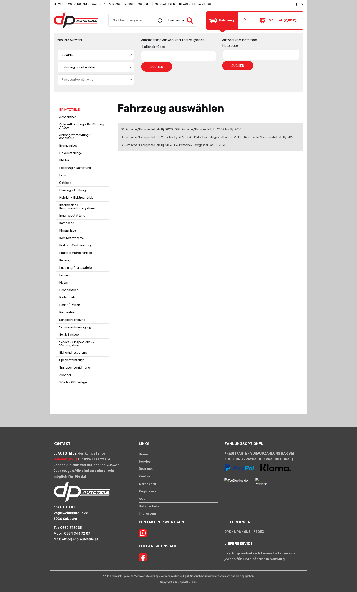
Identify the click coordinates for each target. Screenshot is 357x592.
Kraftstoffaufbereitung (75, 245)
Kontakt (145, 476)
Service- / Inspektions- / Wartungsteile (76, 344)
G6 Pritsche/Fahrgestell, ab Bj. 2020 (200, 145)
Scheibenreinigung (72, 319)
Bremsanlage (68, 145)
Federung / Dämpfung (75, 167)
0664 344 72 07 (77, 533)
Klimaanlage (67, 230)
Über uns (146, 469)
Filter (63, 175)
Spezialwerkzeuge (71, 360)
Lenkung (65, 275)
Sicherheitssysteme (73, 352)
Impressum (147, 513)
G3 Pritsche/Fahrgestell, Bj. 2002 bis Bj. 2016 (153, 137)
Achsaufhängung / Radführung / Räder (81, 126)
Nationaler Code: (153, 47)
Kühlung (65, 260)
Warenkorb (147, 484)
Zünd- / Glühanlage (73, 382)
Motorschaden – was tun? (86, 3)
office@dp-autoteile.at (80, 539)
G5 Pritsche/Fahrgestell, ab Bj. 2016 (146, 145)
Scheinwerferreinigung (75, 327)
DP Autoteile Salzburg (195, 3)
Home (143, 454)
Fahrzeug (226, 20)
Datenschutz (149, 506)
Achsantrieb (68, 117)
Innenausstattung (72, 215)
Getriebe (65, 182)
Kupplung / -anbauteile (75, 267)
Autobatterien (165, 3)
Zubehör (65, 375)
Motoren (144, 3)
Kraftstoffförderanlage (75, 252)
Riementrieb (67, 312)
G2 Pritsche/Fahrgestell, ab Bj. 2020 (147, 129)
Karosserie (66, 223)
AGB (142, 498)
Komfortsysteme (71, 238)
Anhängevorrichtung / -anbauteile (76, 137)
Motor (63, 282)
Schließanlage (69, 334)
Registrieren (148, 491)
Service (59, 3)
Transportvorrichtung (74, 367)
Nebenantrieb (69, 290)
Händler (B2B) (65, 459)
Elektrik (64, 160)
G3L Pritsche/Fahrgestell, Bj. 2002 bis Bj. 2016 (208, 129)
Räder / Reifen (69, 305)
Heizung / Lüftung (72, 190)
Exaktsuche (176, 20)
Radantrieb (67, 297)
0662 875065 (71, 527)
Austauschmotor (121, 3)
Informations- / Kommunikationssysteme (77, 207)
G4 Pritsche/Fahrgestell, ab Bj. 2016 (268, 137)
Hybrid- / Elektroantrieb (76, 197)
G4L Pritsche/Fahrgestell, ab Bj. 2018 (214, 137)
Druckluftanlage (70, 153)
